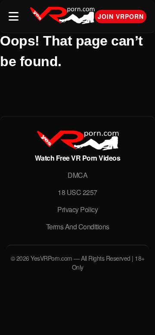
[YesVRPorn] (77, 147)
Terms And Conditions (77, 226)
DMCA (77, 175)
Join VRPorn (121, 16)
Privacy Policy (77, 209)
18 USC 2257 (77, 192)
